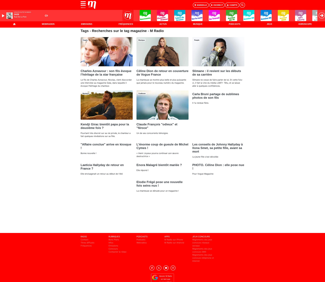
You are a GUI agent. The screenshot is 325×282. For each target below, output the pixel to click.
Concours (113, 248)
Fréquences (126, 24)
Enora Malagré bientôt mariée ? (159, 165)
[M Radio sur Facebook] (152, 267)
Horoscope (305, 24)
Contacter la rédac (118, 251)
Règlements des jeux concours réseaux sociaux (202, 242)
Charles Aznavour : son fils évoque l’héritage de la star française (106, 72)
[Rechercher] (242, 5)
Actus (163, 24)
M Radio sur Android (174, 242)
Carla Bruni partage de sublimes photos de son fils (215, 95)
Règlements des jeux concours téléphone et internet (203, 258)
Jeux (269, 24)
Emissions (86, 24)
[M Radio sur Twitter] (158, 267)
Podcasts (234, 24)
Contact (84, 239)
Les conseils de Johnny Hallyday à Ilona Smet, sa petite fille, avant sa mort (217, 148)
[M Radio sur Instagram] (173, 267)
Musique (197, 24)
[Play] (3, 15)
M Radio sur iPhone (173, 239)
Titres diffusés (87, 242)
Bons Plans (114, 239)
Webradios (48, 24)
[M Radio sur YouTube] (166, 267)
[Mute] (46, 16)
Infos (111, 242)
